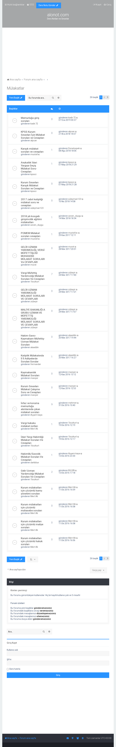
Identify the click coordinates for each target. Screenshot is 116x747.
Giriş (9, 643)
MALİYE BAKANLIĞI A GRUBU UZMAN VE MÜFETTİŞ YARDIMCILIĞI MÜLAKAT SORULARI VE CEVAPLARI (33, 317)
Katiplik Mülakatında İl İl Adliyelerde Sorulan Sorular (32, 358)
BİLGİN (71, 470)
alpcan (34, 140)
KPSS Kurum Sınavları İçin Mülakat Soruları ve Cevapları (33, 134)
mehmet (72, 403)
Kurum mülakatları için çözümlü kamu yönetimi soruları (31, 490)
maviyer (34, 378)
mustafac (35, 154)
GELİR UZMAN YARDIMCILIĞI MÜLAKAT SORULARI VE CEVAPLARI (33, 294)
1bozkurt (35, 281)
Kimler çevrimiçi (19, 590)
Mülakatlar (15, 88)
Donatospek (74, 148)
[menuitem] (30, 5)
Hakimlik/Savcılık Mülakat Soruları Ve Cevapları (32, 456)
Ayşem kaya (36, 415)
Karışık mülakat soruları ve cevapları (32, 150)
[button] (107, 97)
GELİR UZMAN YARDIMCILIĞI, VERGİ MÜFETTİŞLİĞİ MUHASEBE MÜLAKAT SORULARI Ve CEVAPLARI (33, 254)
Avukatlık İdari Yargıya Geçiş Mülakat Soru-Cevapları (29, 167)
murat (33, 265)
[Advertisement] (58, 55)
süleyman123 (37, 208)
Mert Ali (34, 429)
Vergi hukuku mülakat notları (29, 425)
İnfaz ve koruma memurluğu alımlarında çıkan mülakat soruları (30, 408)
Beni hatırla (15, 669)
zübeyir (71, 272)
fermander (36, 364)
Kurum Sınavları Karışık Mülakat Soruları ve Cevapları (32, 185)
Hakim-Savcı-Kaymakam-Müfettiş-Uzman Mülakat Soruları (33, 340)
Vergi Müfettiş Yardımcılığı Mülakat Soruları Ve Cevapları (33, 275)
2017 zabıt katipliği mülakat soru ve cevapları (32, 202)
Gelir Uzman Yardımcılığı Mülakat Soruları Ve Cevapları (33, 473)
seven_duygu (37, 225)
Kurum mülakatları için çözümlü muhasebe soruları (31, 507)
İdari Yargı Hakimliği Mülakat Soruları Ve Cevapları (32, 439)
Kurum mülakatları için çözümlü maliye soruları (32, 524)
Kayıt (14, 643)
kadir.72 (34, 123)
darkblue (35, 462)
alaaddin (35, 347)
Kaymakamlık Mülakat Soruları (30, 374)
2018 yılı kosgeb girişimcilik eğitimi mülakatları (31, 219)
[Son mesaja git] (77, 117)
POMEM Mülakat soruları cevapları (30, 235)
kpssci (33, 174)
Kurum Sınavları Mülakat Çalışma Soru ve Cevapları (31, 389)
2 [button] (104, 97)
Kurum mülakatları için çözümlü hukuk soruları (32, 541)
